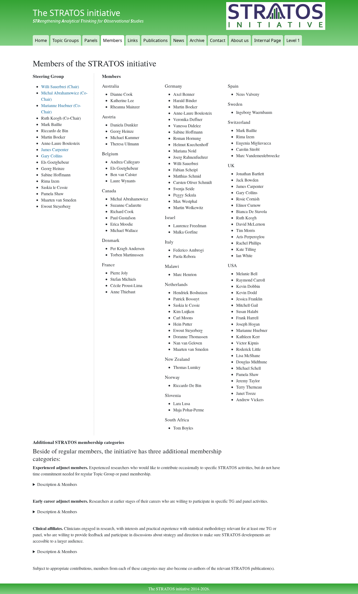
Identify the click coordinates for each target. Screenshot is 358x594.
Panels (90, 40)
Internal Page (267, 40)
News (178, 40)
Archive (197, 40)
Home (41, 40)
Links (133, 40)
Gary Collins (51, 155)
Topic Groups (65, 40)
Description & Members (57, 484)
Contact (217, 40)
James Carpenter (54, 149)
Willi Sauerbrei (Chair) (60, 86)
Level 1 (293, 40)
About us (240, 40)
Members (112, 40)
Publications (155, 40)
